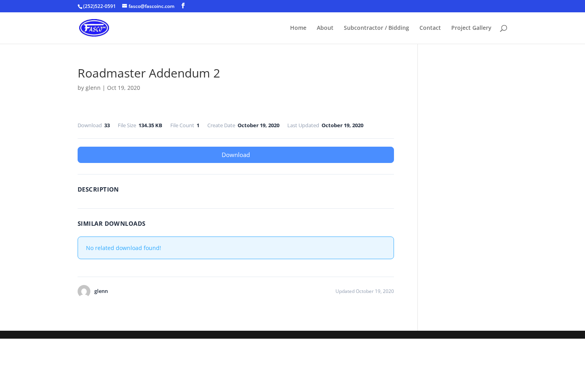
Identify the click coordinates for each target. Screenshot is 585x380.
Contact (430, 28)
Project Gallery (471, 28)
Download (236, 155)
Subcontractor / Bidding (376, 28)
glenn (93, 87)
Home (298, 28)
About (325, 28)
